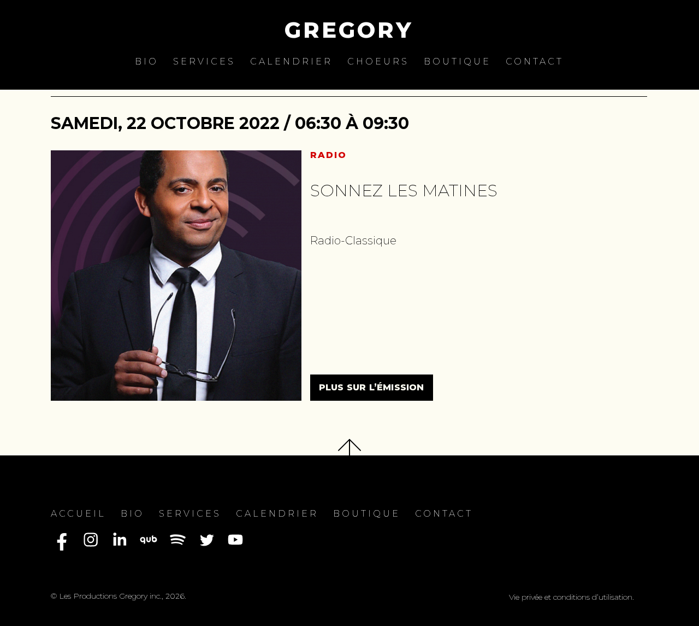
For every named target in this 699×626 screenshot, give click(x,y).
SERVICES (204, 61)
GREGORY (349, 29)
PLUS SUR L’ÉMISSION (371, 387)
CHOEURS (378, 61)
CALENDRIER (291, 61)
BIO (146, 61)
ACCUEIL (78, 513)
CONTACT (535, 61)
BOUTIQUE (457, 61)
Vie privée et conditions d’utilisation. (571, 597)
